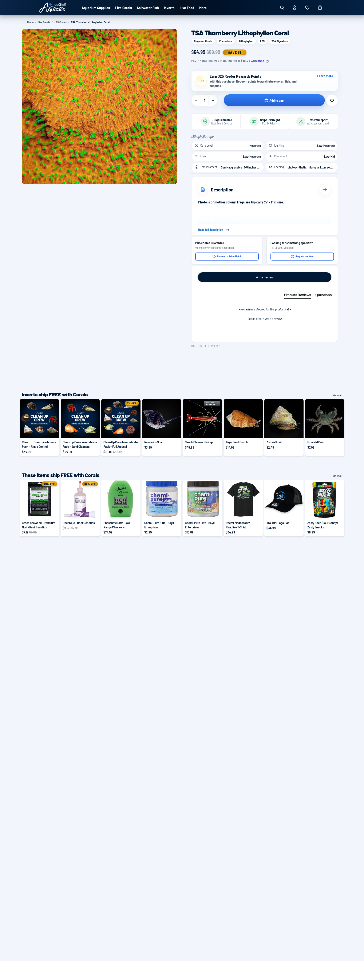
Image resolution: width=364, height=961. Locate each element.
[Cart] (320, 7)
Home (30, 22)
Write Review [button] (264, 277)
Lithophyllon (246, 41)
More (203, 7)
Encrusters (225, 41)
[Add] (174, 432)
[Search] (282, 7)
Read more (264, 229)
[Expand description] (325, 189)
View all (337, 395)
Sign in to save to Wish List (332, 100)
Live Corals (44, 22)
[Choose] (52, 432)
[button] (264, 318)
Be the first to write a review (265, 319)
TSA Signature (280, 41)
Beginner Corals (203, 41)
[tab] (297, 296)
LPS (262, 41)
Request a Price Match (229, 256)
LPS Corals (61, 22)
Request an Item (304, 256)
